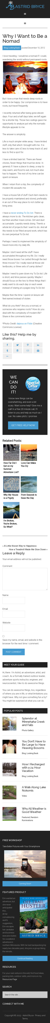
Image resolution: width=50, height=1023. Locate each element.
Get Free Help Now (23, 425)
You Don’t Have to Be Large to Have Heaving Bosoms (34, 745)
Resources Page (9, 979)
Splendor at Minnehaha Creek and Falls (33, 722)
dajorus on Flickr (25, 323)
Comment (7, 566)
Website (6, 622)
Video (24, 796)
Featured (26, 817)
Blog (6, 48)
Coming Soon (25, 884)
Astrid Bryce (28, 1015)
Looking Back (14, 48)
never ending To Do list (22, 213)
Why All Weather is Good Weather (34, 810)
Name (5, 595)
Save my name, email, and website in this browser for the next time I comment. (22, 642)
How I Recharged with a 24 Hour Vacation (33, 768)
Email (5, 609)
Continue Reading (25, 958)
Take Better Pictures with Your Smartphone (21, 846)
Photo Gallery (28, 730)
